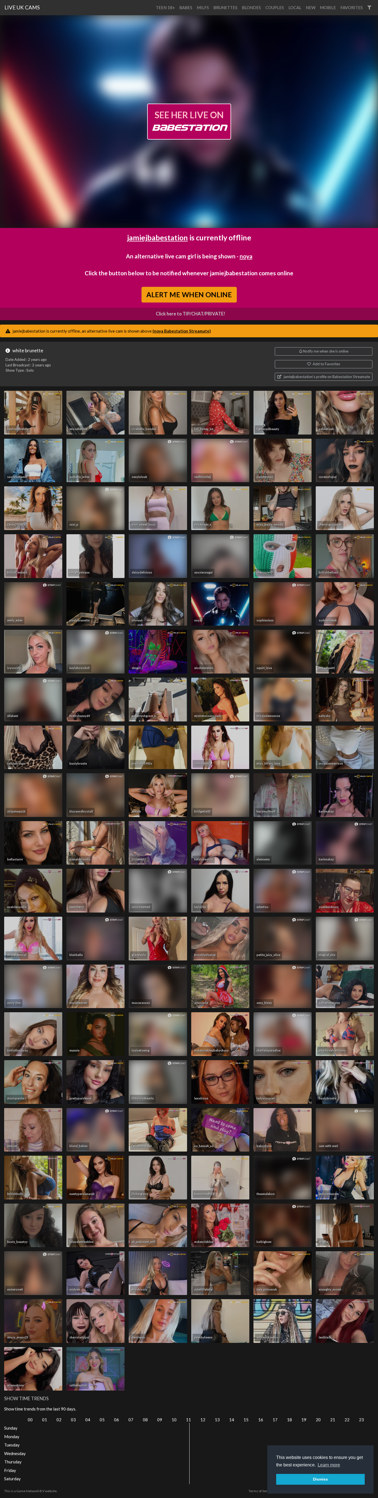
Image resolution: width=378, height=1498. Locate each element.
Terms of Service (260, 1491)
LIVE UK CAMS (22, 7)
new (310, 7)
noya (246, 256)
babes (185, 7)
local (294, 7)
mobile (328, 7)
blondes (251, 7)
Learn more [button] (329, 1465)
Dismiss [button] (320, 1479)
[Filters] (369, 7)
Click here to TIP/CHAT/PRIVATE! (190, 314)
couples (274, 7)
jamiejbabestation (157, 237)
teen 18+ (165, 7)
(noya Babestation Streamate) (181, 330)
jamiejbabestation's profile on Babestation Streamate (326, 376)
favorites (351, 7)
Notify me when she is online (325, 351)
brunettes (225, 7)
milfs (203, 7)
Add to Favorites (326, 364)
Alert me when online (188, 294)
